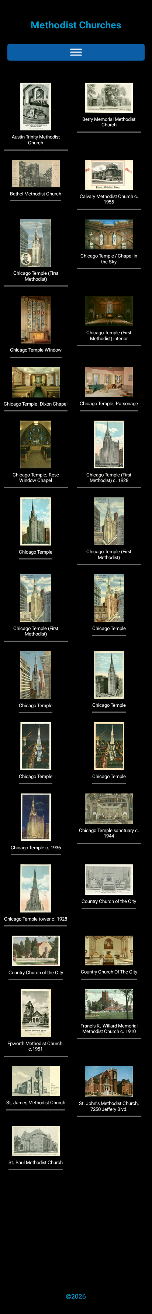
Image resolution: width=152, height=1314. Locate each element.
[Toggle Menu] (76, 52)
